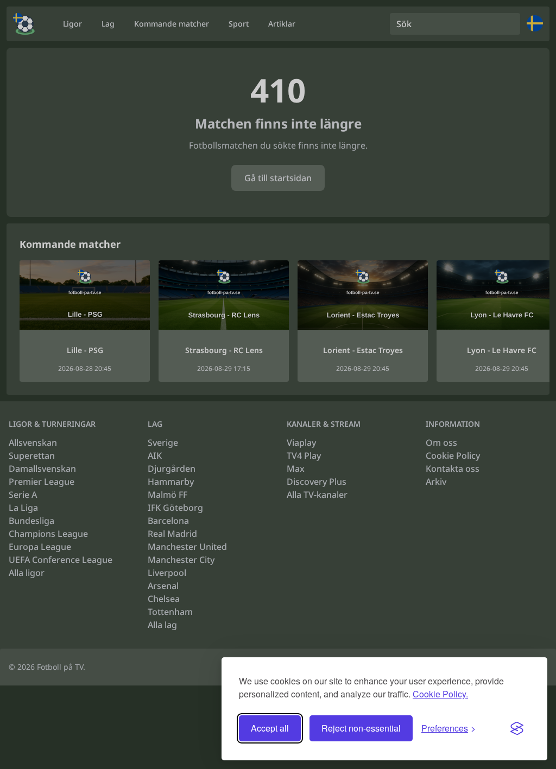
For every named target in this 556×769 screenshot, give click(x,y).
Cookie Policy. (440, 694)
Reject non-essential (361, 728)
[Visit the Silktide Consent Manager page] (517, 728)
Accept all (270, 728)
